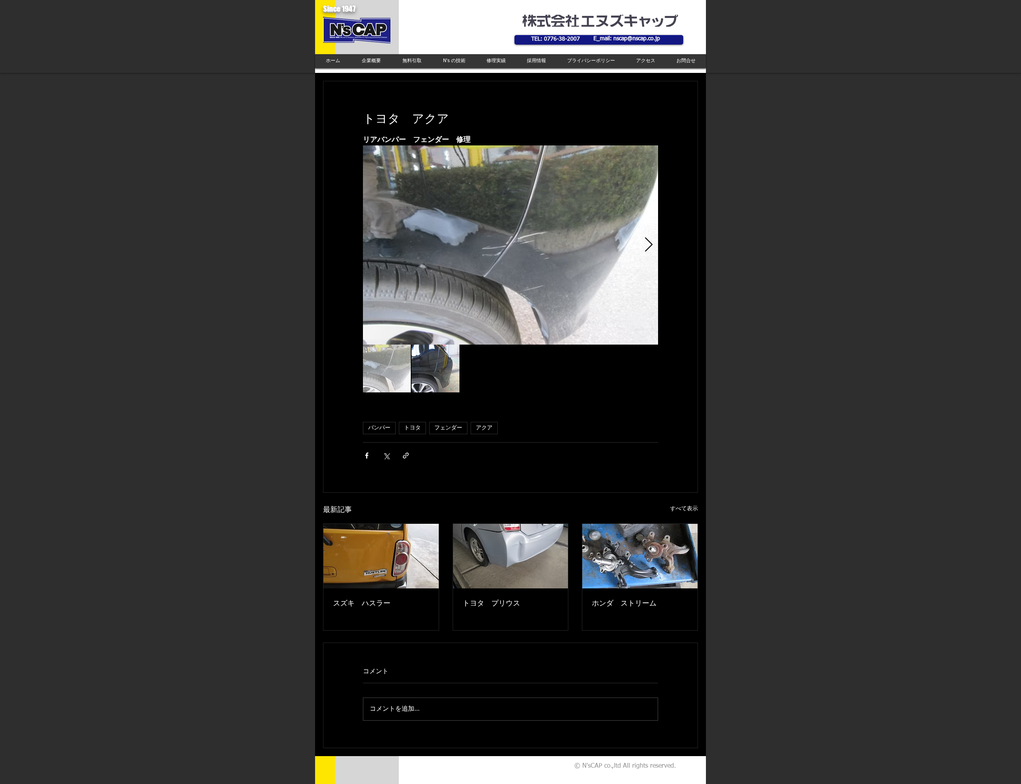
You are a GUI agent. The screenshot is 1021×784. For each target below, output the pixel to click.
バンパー (379, 428)
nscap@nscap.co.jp (636, 38)
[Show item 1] (387, 368)
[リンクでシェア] (406, 455)
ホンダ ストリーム (624, 603)
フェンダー (448, 428)
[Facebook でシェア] (367, 455)
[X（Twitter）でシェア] (386, 455)
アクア (484, 428)
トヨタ (412, 428)
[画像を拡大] (510, 245)
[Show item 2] (435, 368)
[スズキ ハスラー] (381, 556)
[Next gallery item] (648, 245)
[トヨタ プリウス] (510, 556)
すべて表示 (684, 509)
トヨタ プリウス (491, 603)
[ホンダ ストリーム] (640, 556)
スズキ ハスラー (361, 603)
